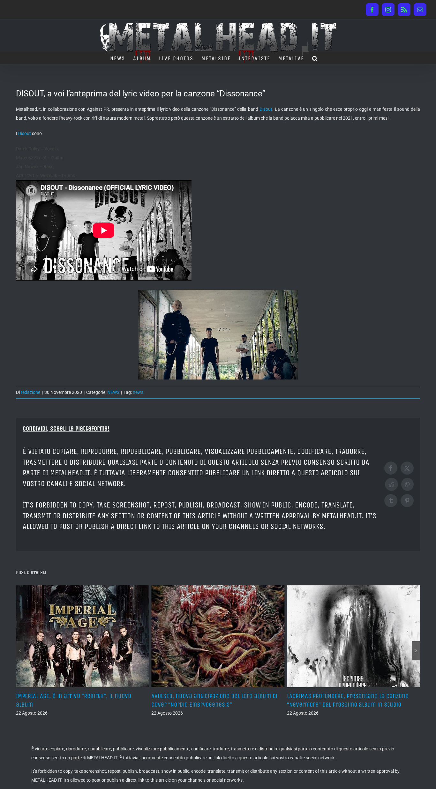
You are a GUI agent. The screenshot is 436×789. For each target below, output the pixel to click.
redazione (30, 392)
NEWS (113, 392)
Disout (265, 109)
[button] (315, 57)
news (138, 392)
